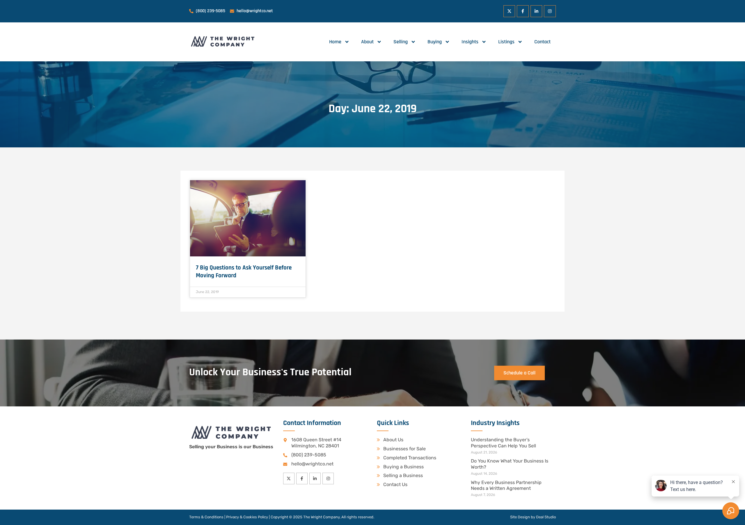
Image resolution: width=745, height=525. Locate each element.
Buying (435, 41)
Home (335, 41)
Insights (470, 41)
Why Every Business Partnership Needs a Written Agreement (506, 485)
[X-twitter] (509, 11)
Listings (506, 41)
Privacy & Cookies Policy (247, 517)
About (367, 41)
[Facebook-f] (523, 11)
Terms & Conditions (206, 517)
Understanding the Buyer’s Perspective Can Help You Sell (503, 443)
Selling (400, 41)
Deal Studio (546, 517)
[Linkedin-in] (536, 11)
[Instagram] (550, 11)
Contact (542, 41)
